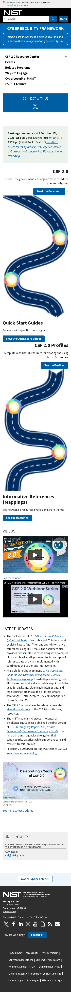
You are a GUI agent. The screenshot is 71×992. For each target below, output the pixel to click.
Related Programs (17, 67)
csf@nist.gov (13, 855)
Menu (63, 19)
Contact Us (23, 917)
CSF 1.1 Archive (15, 84)
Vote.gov (58, 980)
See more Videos (12, 578)
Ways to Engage (16, 73)
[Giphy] (42, 924)
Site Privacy (16, 952)
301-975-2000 (9, 911)
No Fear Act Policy (18, 966)
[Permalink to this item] (69, 174)
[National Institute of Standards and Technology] (26, 894)
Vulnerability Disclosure (48, 959)
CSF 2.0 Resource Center (22, 57)
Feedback (37, 935)
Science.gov (33, 980)
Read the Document (49, 191)
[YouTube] (35, 924)
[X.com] (6, 924)
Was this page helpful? (35, 879)
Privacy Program (49, 952)
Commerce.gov (15, 980)
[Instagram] (28, 924)
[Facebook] (13, 924)
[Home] (13, 12)
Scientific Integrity (17, 973)
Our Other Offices (38, 917)
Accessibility (32, 952)
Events (10, 62)
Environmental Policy (49, 966)
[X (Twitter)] (35, 106)
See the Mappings (17, 518)
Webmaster (8, 917)
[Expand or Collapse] (65, 56)
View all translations (18, 709)
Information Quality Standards (45, 973)
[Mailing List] (57, 924)
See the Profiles (54, 365)
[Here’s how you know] (35, 4)
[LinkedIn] (20, 924)
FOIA (32, 966)
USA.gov (46, 980)
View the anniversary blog (22, 753)
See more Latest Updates (18, 810)
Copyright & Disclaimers (20, 959)
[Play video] (35, 555)
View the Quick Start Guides (23, 338)
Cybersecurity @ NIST (20, 78)
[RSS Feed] (49, 924)
